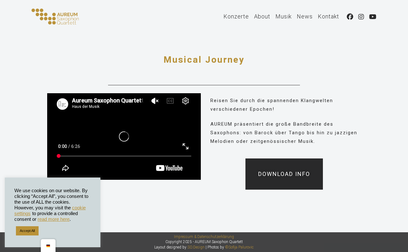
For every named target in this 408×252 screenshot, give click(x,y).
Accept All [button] (27, 231)
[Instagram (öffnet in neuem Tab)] (361, 17)
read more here (53, 219)
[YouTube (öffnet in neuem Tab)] (373, 17)
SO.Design (196, 247)
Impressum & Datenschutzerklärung (204, 236)
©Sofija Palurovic (239, 247)
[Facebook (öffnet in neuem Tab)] (350, 17)
